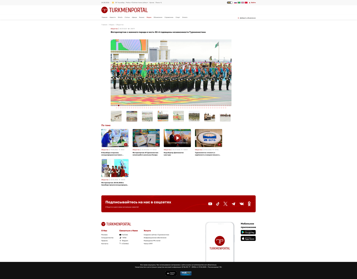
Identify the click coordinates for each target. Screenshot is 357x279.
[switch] (230, 2)
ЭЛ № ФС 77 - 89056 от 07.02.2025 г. (195, 267)
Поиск (158, 2)
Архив (151, 2)
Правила (104, 241)
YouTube (125, 235)
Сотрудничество (107, 238)
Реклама (104, 235)
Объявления (158, 17)
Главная (104, 17)
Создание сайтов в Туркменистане (156, 235)
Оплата (184, 17)
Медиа (149, 17)
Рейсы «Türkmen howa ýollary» (137, 2)
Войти (253, 2)
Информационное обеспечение (155, 238)
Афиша (134, 17)
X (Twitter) (125, 244)
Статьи (127, 17)
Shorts (120, 17)
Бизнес (141, 17)
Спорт (178, 17)
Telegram (125, 241)
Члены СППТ (148, 244)
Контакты (104, 244)
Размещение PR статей (152, 241)
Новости (113, 17)
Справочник (169, 17)
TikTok (124, 238)
